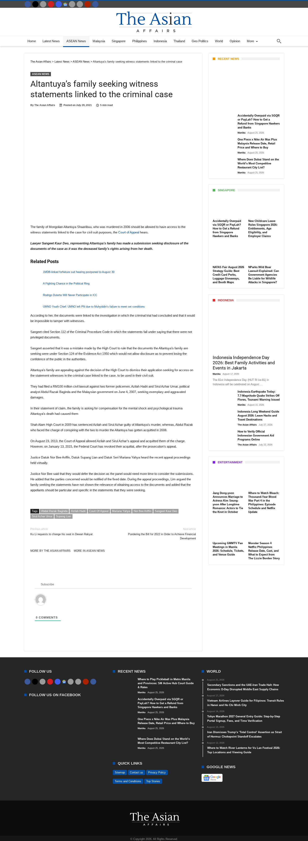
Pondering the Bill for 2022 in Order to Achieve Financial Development (162, 534)
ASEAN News (40, 74)
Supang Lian (63, 516)
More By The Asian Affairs (50, 550)
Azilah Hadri (78, 511)
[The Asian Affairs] (154, 10)
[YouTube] (51, 4)
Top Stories (153, 781)
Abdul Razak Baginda (54, 511)
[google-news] (65, 4)
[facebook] (28, 4)
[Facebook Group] (95, 4)
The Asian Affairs (44, 105)
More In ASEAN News (89, 550)
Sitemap (120, 772)
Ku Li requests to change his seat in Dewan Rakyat (61, 532)
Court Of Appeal (99, 511)
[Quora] (87, 4)
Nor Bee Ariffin (142, 511)
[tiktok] (72, 4)
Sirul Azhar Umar (42, 516)
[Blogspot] (80, 4)
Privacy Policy (157, 772)
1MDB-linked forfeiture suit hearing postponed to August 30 (78, 272)
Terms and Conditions (128, 781)
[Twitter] (35, 4)
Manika (220, 106)
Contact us (136, 772)
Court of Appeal (129, 232)
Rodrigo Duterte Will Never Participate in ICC (70, 295)
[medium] (43, 4)
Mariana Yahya (121, 511)
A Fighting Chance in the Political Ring (66, 283)
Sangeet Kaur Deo (166, 511)
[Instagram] (59, 4)
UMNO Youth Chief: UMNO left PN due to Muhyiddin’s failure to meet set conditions (94, 306)
